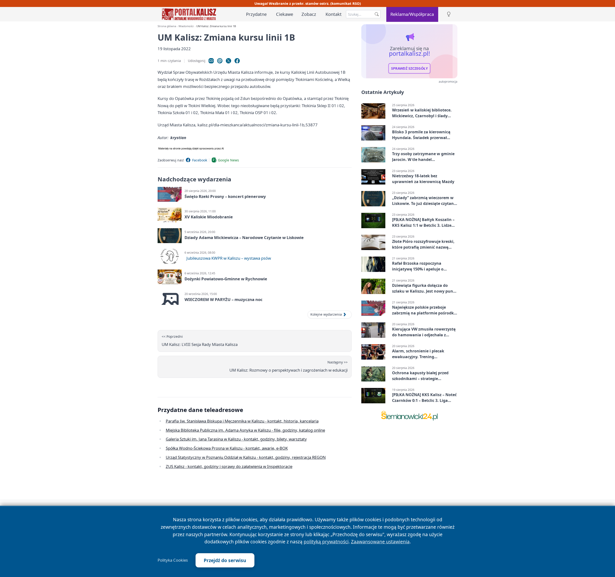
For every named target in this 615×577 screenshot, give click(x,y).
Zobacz (308, 14)
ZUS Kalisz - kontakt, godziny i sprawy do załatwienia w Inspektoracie (229, 466)
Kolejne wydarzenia (326, 314)
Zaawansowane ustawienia (380, 541)
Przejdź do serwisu (225, 560)
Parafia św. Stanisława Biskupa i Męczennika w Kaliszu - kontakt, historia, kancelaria (242, 421)
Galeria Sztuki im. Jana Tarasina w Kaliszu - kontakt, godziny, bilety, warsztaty (236, 439)
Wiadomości (186, 26)
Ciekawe (284, 14)
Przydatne (256, 14)
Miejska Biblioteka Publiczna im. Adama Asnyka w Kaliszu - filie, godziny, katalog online (245, 430)
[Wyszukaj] (377, 14)
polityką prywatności (326, 541)
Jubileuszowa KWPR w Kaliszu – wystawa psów (228, 258)
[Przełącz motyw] (449, 14)
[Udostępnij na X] (228, 61)
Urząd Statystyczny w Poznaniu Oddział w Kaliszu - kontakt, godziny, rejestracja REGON (246, 457)
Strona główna (167, 26)
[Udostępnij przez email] (220, 61)
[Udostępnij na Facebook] (237, 61)
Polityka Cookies (173, 560)
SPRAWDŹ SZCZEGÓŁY (409, 68)
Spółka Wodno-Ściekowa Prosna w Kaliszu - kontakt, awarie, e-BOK (227, 448)
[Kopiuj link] (211, 61)
